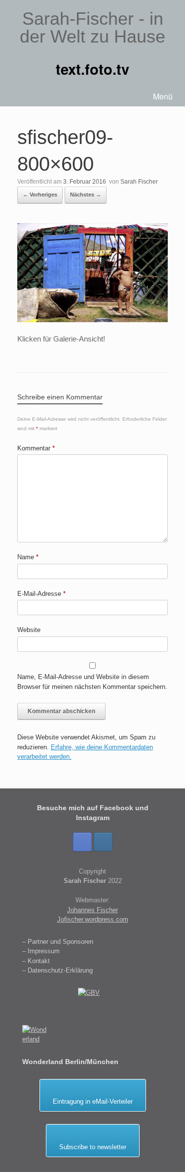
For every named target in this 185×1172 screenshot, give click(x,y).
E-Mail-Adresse (41, 593)
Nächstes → (85, 194)
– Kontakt (36, 961)
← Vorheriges (40, 194)
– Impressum (41, 951)
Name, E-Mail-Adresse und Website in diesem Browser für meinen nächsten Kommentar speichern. (92, 681)
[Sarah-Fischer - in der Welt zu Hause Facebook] (82, 841)
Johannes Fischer (92, 910)
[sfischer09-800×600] (92, 319)
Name (27, 557)
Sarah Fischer (139, 181)
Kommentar (36, 448)
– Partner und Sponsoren (57, 941)
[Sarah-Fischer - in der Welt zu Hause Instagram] (103, 841)
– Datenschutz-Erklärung (57, 970)
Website (28, 630)
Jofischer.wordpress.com (92, 919)
